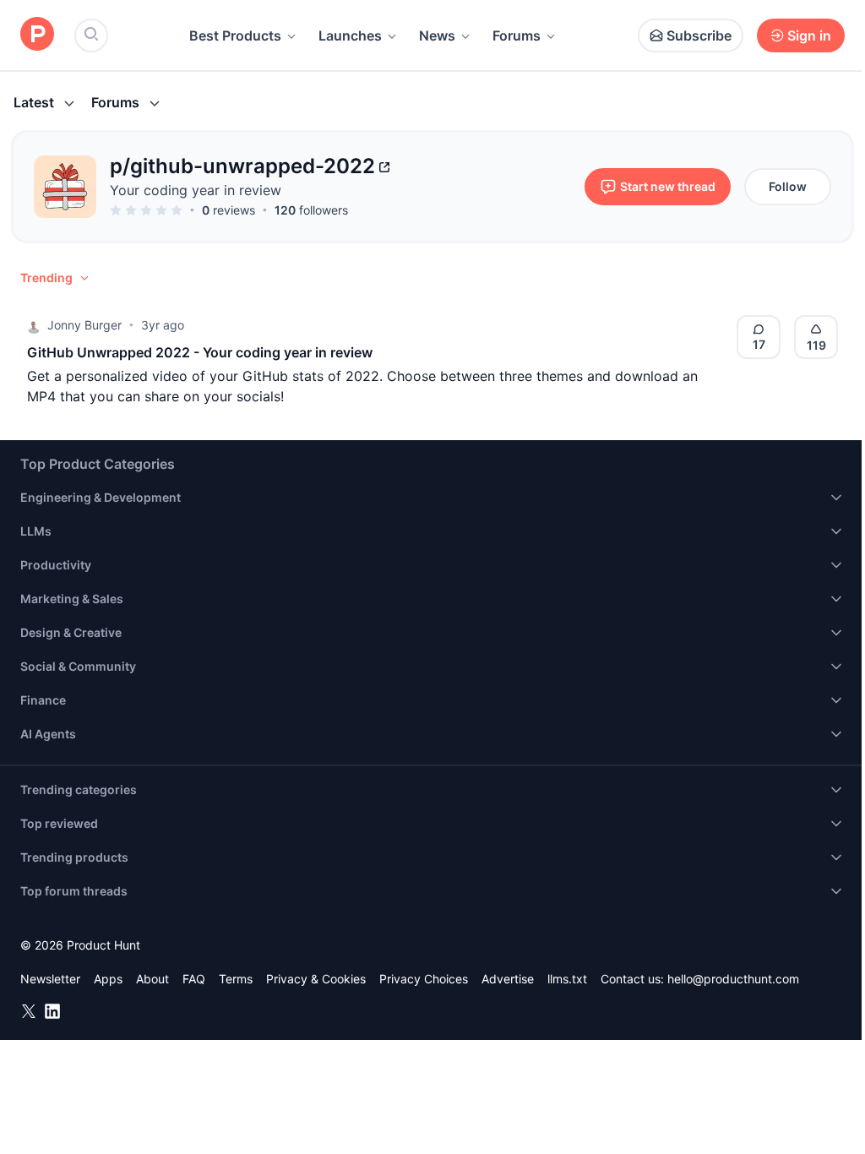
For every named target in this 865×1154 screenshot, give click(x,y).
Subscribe (699, 35)
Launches (350, 35)
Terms (236, 979)
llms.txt (567, 979)
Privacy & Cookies (316, 979)
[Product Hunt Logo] (37, 35)
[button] (55, 278)
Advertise (507, 979)
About (152, 979)
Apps (108, 979)
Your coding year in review (195, 190)
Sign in (809, 35)
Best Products (235, 35)
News (437, 35)
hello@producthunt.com (733, 979)
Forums (516, 35)
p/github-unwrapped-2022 (242, 166)
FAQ (193, 979)
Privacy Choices (423, 979)
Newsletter (50, 979)
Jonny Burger (84, 325)
